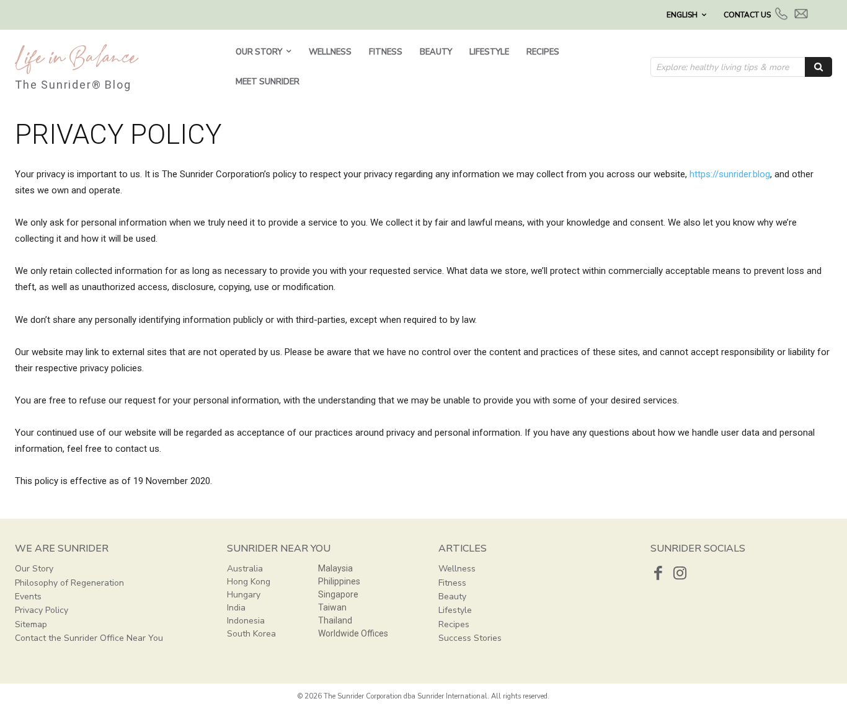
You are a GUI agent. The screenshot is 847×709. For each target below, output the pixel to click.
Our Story (34, 569)
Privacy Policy (41, 610)
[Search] (818, 67)
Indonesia (246, 621)
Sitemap (31, 624)
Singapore (338, 594)
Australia (245, 569)
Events (28, 596)
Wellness (457, 569)
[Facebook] (658, 573)
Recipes (453, 624)
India (236, 608)
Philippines (339, 581)
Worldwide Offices (353, 633)
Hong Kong (248, 582)
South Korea (251, 634)
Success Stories (470, 638)
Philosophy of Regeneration (69, 583)
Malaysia (335, 568)
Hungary (243, 595)
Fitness (452, 583)
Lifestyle (455, 610)
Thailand (335, 620)
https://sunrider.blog (730, 174)
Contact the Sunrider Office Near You (89, 638)
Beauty (452, 596)
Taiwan (332, 607)
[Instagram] (680, 573)
